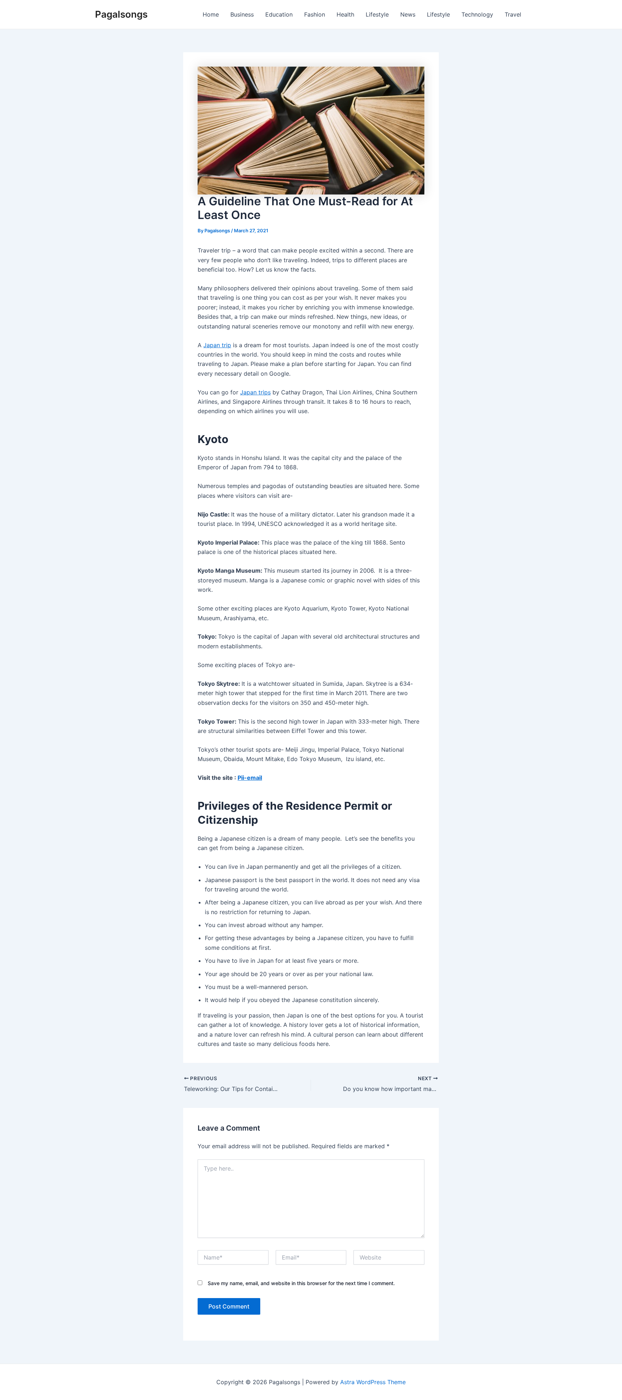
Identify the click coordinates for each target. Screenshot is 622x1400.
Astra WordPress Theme (373, 1382)
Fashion (314, 14)
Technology (477, 14)
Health (345, 14)
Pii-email (250, 777)
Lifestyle (377, 14)
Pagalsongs (121, 14)
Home (211, 14)
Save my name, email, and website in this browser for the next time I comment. (301, 1283)
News (407, 14)
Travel (513, 14)
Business (242, 14)
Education (279, 14)
